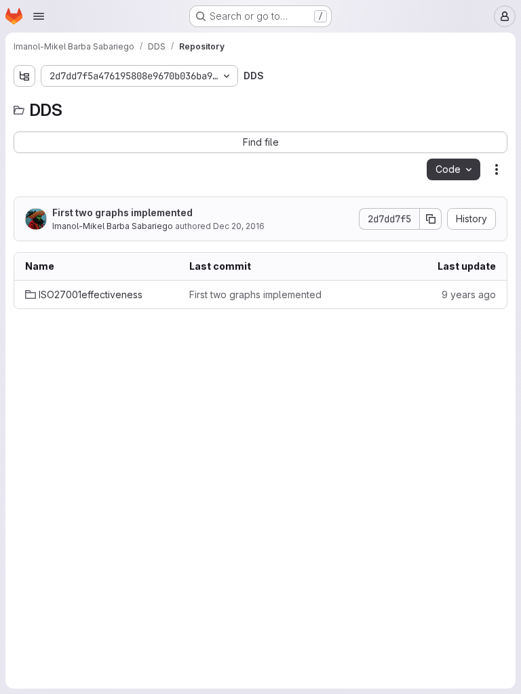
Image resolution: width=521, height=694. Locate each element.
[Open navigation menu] (39, 16)
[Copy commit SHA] (431, 219)
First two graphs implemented (122, 212)
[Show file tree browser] (24, 76)
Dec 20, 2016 (239, 226)
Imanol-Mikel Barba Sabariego (112, 226)
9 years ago (469, 294)
